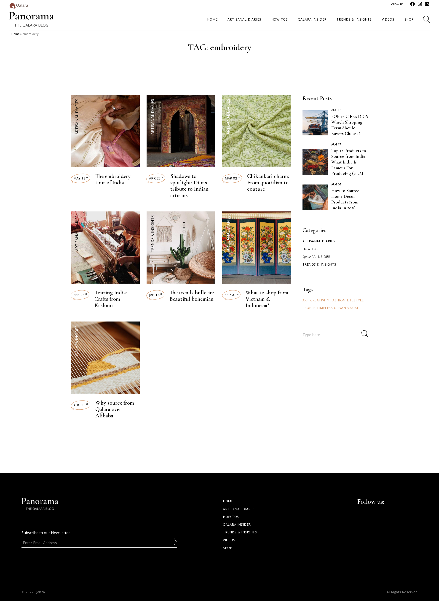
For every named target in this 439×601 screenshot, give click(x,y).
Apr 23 (156, 178)
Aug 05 (337, 184)
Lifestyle (355, 300)
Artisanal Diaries (76, 116)
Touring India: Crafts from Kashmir (110, 299)
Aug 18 (337, 110)
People (308, 308)
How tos (310, 249)
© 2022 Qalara (33, 592)
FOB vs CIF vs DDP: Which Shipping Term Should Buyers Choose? (349, 125)
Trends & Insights (152, 233)
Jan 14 (156, 294)
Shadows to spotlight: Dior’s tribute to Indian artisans (189, 186)
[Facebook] (412, 5)
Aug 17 (337, 144)
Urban (340, 308)
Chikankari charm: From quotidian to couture (268, 182)
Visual (353, 308)
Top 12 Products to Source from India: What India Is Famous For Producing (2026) (348, 162)
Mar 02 (232, 178)
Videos (229, 540)
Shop (227, 548)
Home (15, 34)
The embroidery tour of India (113, 179)
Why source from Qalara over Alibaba (114, 409)
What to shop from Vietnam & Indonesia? (267, 299)
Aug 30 (80, 405)
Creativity (319, 300)
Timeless (325, 308)
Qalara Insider (76, 340)
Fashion (338, 300)
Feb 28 (80, 294)
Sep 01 (232, 294)
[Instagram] (420, 5)
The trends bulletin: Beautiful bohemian (191, 295)
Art (305, 300)
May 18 (80, 178)
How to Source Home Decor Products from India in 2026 (345, 199)
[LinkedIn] (427, 5)
